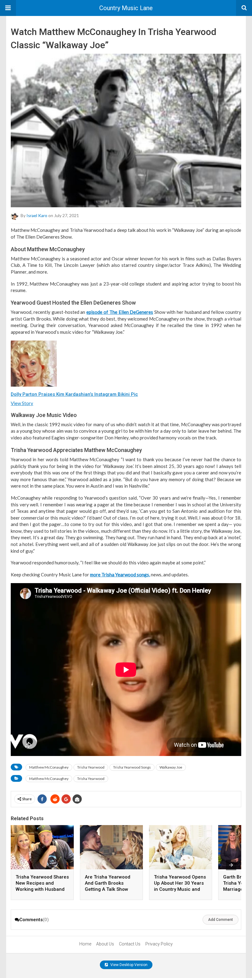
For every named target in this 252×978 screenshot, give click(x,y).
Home (85, 943)
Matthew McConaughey (49, 767)
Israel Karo (36, 215)
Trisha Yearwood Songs (132, 767)
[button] (8, 8)
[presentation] (231, 865)
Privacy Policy (159, 943)
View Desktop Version (128, 965)
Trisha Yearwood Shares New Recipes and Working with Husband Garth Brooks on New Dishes (42, 889)
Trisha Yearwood (90, 767)
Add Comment (220, 920)
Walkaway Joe (170, 767)
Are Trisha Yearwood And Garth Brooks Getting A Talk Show (107, 883)
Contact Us (129, 943)
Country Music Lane (126, 8)
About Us (105, 943)
